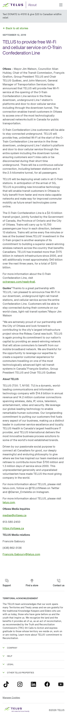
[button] (60, 4)
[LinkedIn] (33, 684)
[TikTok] (6, 684)
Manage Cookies (11, 697)
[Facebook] (47, 684)
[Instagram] (19, 684)
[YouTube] (60, 684)
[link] (15, 28)
